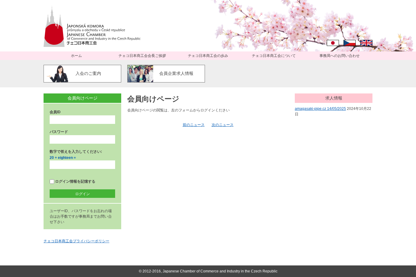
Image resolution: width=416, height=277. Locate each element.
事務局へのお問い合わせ (339, 56)
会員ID (55, 112)
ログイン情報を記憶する (74, 181)
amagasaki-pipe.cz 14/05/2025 (320, 109)
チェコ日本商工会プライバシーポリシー (76, 241)
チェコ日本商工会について (274, 56)
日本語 (333, 43)
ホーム (76, 56)
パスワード (59, 132)
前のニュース (194, 125)
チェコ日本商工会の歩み (208, 56)
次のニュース (223, 125)
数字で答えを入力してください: (76, 151)
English (366, 43)
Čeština (350, 43)
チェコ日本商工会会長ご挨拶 (142, 56)
